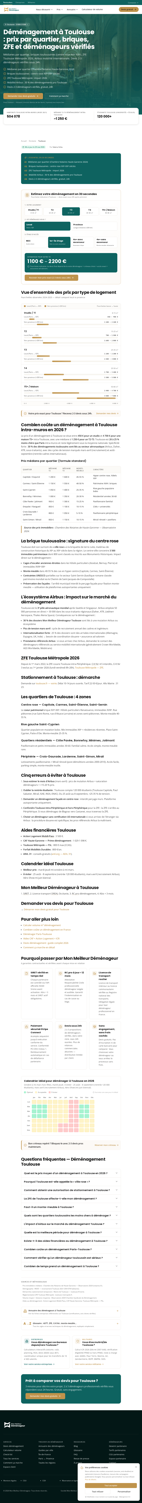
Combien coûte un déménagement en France (47, 929)
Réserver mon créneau (105, 1145)
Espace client (9, 1467)
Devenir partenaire (118, 1446)
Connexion (132, 3)
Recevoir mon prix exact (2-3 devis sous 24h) (49, 277)
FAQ (76, 1454)
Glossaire (78, 1450)
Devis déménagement (13, 1446)
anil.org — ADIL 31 (61, 853)
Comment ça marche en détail (39, 947)
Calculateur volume (12, 1450)
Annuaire (71, 9)
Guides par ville (46, 1450)
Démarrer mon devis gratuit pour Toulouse (46, 909)
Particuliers (7, 2)
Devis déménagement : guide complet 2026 (45, 943)
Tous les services (11, 1458)
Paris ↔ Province (46, 1458)
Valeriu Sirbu (58, 147)
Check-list (7, 1454)
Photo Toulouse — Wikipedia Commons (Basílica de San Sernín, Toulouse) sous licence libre (33, 102)
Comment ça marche (59, 96)
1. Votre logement (33, 205)
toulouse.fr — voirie (46, 683)
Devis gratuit (127, 9)
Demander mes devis (106, 413)
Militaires (31, 2)
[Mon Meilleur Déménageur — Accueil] (11, 9)
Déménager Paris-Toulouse (37, 934)
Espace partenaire (117, 1458)
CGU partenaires (116, 1454)
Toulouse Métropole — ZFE (89, 667)
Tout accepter (111, 1485)
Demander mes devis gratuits (21, 96)
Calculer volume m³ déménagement (42, 925)
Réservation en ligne (70, 1480)
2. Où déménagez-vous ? (35, 219)
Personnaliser (124, 1491)
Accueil (24, 141)
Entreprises (20, 2)
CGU (24, 1480)
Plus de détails (90, 1479)
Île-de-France (45, 1454)
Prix (58, 9)
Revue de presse (81, 1458)
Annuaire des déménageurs (51, 1446)
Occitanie (32, 141)
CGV (44, 1480)
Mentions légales (10, 1480)
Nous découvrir (43, 9)
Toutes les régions (47, 1462)
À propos (78, 1462)
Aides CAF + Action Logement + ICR (41, 938)
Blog (76, 1446)
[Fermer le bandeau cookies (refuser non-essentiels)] (136, 1467)
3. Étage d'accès (32, 234)
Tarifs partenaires (117, 1450)
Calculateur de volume (92, 9)
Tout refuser (97, 1491)
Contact (112, 1462)
